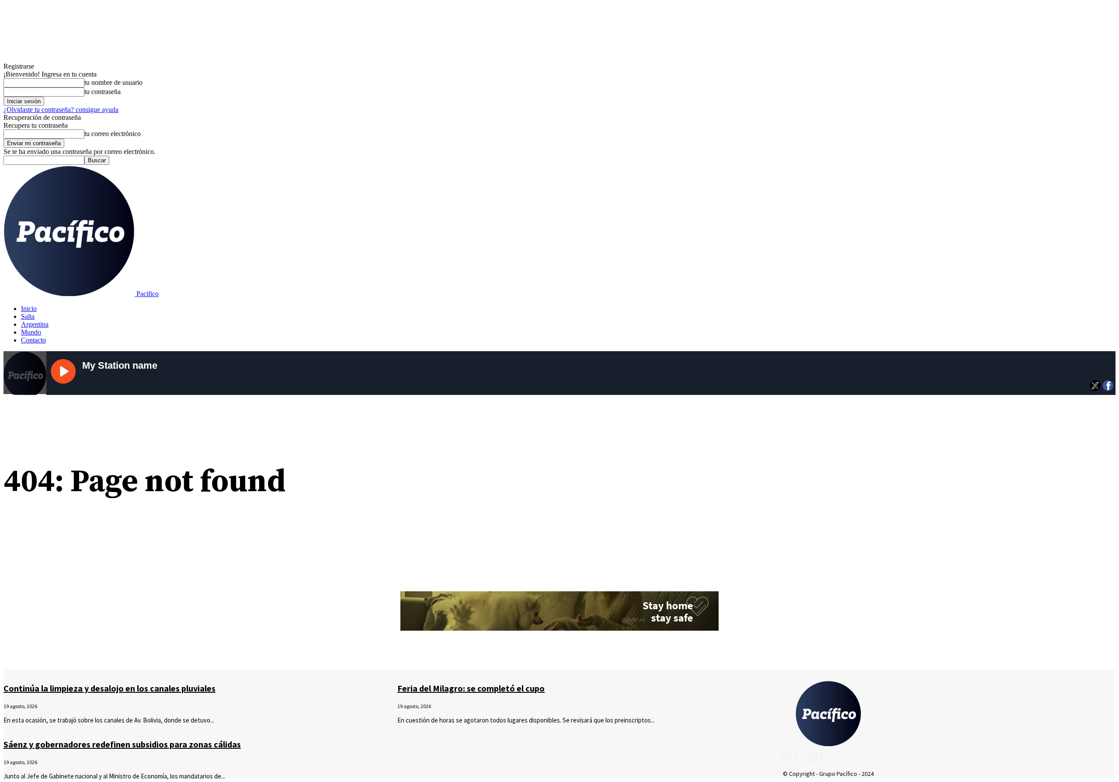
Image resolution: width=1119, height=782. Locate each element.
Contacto (33, 340)
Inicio (29, 308)
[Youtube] (825, 757)
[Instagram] (800, 757)
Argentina (35, 324)
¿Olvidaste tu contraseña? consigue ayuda (60, 109)
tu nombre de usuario (113, 82)
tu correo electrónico (112, 133)
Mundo (31, 332)
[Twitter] (812, 757)
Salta (28, 316)
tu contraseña (102, 91)
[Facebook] (787, 757)
